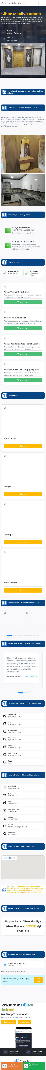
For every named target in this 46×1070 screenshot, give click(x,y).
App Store (24, 1022)
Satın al (23, 446)
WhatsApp (24, 302)
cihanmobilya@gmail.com (17, 827)
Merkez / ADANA (13, 819)
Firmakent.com (13, 834)
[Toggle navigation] (41, 3)
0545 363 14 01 (13, 796)
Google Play (8, 1022)
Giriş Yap (38, 980)
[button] (9, 635)
